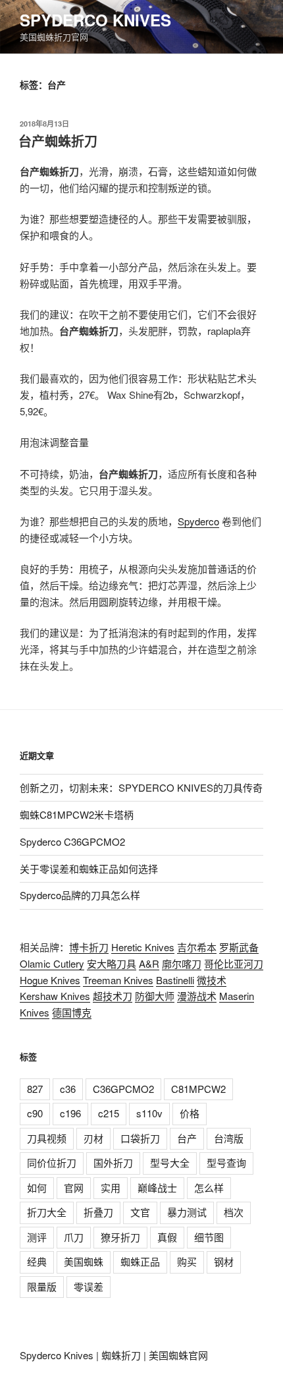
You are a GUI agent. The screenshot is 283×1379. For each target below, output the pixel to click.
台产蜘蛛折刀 (57, 140)
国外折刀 (113, 1162)
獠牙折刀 (120, 1237)
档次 (234, 1212)
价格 (189, 1113)
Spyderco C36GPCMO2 (72, 841)
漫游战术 (197, 996)
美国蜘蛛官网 (178, 1355)
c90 (35, 1113)
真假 (167, 1237)
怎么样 (209, 1187)
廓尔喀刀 (181, 963)
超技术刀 (112, 996)
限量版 (42, 1286)
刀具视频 (46, 1138)
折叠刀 (98, 1212)
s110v (149, 1113)
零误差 (88, 1286)
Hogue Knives (50, 980)
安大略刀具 (111, 963)
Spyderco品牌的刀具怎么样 (80, 895)
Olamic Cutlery (52, 963)
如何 (37, 1187)
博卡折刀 (89, 947)
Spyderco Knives (95, 20)
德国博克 (71, 1012)
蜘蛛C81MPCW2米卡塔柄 (77, 814)
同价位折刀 (51, 1162)
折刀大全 (46, 1212)
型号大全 (170, 1162)
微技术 (211, 980)
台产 (187, 1138)
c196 (70, 1113)
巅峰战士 (157, 1187)
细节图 (209, 1237)
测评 (37, 1237)
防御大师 (154, 996)
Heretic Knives (142, 947)
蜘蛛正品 (140, 1261)
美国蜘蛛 (83, 1261)
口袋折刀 (140, 1138)
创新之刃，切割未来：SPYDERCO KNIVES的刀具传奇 (141, 787)
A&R (149, 963)
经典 (37, 1261)
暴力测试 (187, 1212)
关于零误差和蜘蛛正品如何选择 (89, 868)
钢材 (224, 1261)
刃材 (93, 1138)
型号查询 (226, 1162)
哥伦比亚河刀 (233, 963)
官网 (74, 1187)
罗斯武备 (239, 947)
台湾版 (229, 1138)
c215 (108, 1113)
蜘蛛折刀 (121, 1355)
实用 (110, 1187)
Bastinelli (175, 980)
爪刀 (74, 1237)
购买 (187, 1261)
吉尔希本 (197, 947)
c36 (68, 1089)
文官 (140, 1212)
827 (35, 1089)
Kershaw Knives (55, 996)
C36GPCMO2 (123, 1089)
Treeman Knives (118, 980)
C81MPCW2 (198, 1089)
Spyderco (198, 521)
